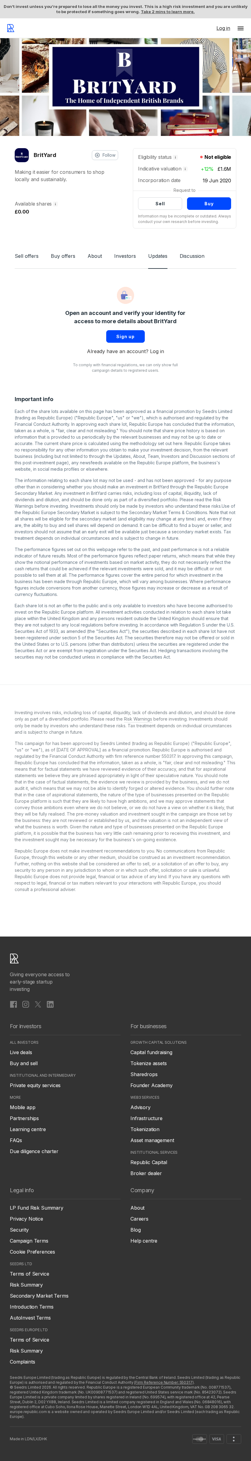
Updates (157, 256)
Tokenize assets (148, 1063)
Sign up (125, 336)
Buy (209, 203)
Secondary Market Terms (39, 1296)
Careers (139, 1219)
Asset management (152, 1140)
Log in (157, 351)
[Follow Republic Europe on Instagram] (25, 1004)
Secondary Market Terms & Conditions (168, 512)
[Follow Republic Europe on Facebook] (13, 1004)
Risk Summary (26, 1285)
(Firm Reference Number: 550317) (163, 1382)
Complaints (22, 1362)
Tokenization (144, 1129)
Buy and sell (24, 1063)
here (177, 443)
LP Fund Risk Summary (36, 1208)
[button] (241, 28)
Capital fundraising (151, 1052)
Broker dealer (146, 1173)
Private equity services (35, 1085)
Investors (125, 256)
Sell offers (27, 256)
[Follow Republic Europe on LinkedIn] (50, 1004)
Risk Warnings (138, 718)
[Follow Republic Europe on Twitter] (38, 1004)
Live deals (21, 1052)
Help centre (143, 1241)
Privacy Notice (26, 1219)
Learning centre (28, 1129)
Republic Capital (148, 1162)
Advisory (140, 1107)
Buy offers (63, 256)
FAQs (16, 1140)
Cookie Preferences (32, 1252)
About (95, 256)
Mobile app (22, 1107)
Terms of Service (29, 1274)
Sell (160, 203)
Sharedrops (143, 1074)
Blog (135, 1230)
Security (19, 1230)
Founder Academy (151, 1085)
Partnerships (24, 1118)
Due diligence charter (34, 1151)
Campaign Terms (29, 1241)
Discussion (192, 256)
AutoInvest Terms (30, 1318)
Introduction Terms (32, 1307)
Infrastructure (146, 1118)
